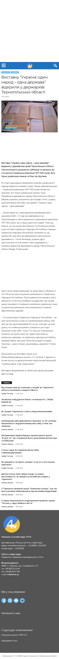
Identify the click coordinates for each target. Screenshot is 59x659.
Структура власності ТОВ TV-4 (14, 635)
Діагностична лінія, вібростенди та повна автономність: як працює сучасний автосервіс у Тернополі (25, 476)
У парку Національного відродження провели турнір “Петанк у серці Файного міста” (28, 501)
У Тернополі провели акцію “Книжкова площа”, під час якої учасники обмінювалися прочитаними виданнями (29, 489)
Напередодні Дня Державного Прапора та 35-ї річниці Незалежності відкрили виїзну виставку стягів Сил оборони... (28, 423)
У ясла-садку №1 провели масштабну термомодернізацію (20, 451)
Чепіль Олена (7, 429)
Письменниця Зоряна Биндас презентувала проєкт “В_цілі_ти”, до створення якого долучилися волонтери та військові (29, 438)
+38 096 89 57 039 (12, 572)
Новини (15, 72)
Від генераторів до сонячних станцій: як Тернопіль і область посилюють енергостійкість (27, 388)
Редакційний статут (9, 641)
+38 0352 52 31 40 (12, 569)
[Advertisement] (29, 31)
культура (5, 72)
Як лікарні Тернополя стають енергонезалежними (26, 411)
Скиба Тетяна (7, 393)
